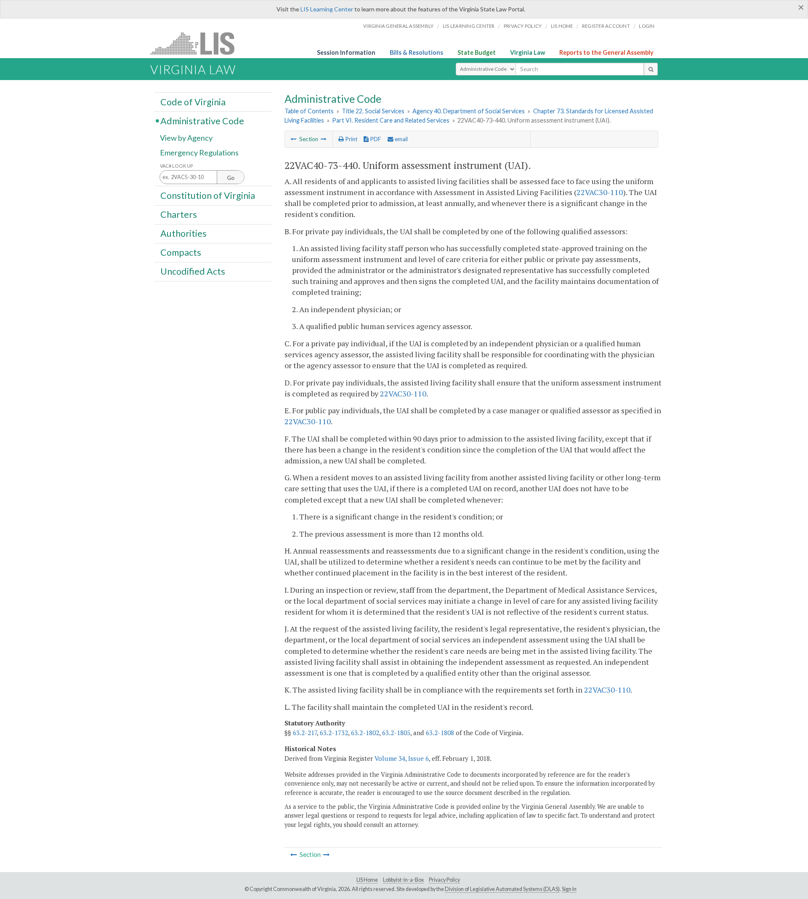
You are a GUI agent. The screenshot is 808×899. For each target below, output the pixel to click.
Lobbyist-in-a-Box (403, 880)
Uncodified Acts (192, 271)
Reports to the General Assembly (606, 52)
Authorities (183, 233)
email (400, 139)
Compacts (180, 252)
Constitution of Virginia (207, 195)
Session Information (346, 52)
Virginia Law (527, 52)
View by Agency (186, 137)
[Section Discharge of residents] (294, 139)
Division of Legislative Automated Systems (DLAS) (502, 889)
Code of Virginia (193, 101)
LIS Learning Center (326, 9)
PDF (375, 139)
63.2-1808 (440, 732)
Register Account (606, 26)
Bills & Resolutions (416, 52)
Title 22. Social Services (373, 111)
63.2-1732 (334, 732)
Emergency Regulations (199, 152)
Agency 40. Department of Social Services (468, 111)
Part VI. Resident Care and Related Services (390, 120)
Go (230, 177)
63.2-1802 (365, 732)
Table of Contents (309, 111)
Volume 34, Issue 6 (402, 758)
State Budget (476, 52)
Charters (178, 214)
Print (350, 139)
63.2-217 (305, 732)
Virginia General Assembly (398, 26)
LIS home (562, 26)
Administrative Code (202, 120)
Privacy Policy (523, 26)
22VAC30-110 (600, 192)
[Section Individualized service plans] (324, 139)
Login (646, 26)
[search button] (651, 69)
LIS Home (367, 880)
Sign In (569, 889)
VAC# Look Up (176, 166)
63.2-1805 (396, 732)
